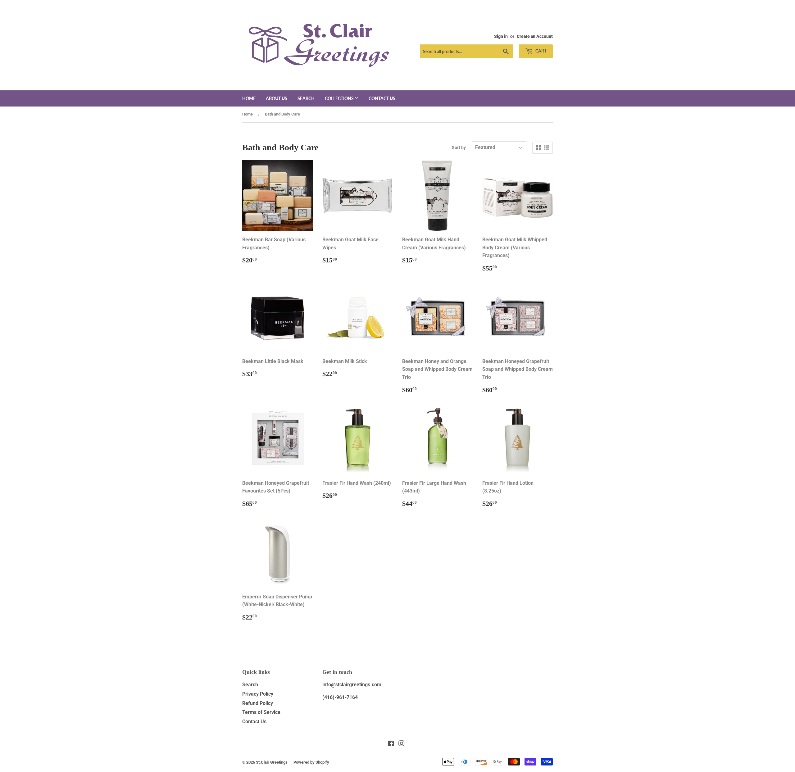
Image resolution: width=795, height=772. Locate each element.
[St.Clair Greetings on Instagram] (401, 744)
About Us (276, 98)
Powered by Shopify (311, 762)
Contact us (382, 98)
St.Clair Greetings (272, 762)
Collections (340, 98)
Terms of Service (261, 712)
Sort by (459, 147)
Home (249, 98)
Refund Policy (257, 703)
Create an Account (535, 36)
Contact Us (254, 721)
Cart (540, 50)
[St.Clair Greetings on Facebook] (391, 744)
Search (306, 98)
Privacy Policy (257, 694)
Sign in (501, 36)
